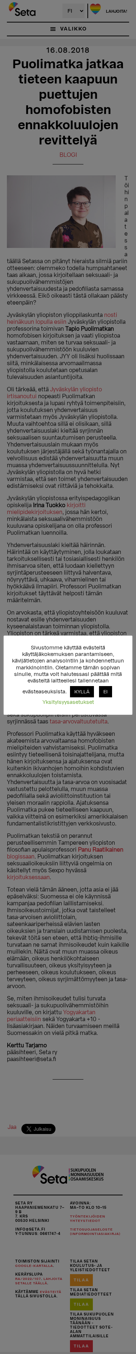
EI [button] (105, 691)
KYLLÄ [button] (82, 691)
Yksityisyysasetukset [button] (68, 702)
